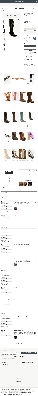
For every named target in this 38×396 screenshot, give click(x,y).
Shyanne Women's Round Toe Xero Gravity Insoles (30, 142)
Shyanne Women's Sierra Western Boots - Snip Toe (7, 125)
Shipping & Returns (28, 59)
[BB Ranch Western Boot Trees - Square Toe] (15, 78)
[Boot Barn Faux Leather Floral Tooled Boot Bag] (15, 136)
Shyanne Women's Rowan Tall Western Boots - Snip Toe (29, 14)
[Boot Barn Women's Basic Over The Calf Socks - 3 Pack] (7, 154)
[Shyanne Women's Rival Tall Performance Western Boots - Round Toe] (15, 117)
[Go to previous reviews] (16, 343)
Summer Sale (9, 15)
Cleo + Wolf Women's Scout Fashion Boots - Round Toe (15, 103)
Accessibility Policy (19, 381)
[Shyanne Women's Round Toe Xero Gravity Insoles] (30, 136)
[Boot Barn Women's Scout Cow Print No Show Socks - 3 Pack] (30, 154)
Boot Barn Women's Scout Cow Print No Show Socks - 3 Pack (30, 161)
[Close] (36, 389)
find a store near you (26, 352)
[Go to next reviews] (21, 343)
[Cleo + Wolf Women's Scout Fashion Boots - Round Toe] (15, 96)
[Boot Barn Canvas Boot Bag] (22, 136)
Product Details (28, 56)
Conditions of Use (23, 392)
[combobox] (19, 190)
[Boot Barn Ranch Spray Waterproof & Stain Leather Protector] (30, 78)
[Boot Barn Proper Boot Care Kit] (7, 79)
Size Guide (35, 30)
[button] (36, 81)
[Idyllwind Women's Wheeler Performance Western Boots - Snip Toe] (7, 97)
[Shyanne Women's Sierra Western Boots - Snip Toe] (7, 117)
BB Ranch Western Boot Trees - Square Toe (15, 85)
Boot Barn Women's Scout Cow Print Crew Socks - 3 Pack (15, 161)
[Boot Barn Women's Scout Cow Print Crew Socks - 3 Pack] (15, 154)
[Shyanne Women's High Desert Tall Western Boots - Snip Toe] (22, 117)
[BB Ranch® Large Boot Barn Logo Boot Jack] (7, 136)
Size (25, 30)
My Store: (27, 34)
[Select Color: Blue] (25, 26)
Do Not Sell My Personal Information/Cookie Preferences (13, 394)
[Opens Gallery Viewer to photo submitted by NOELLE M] (25, 184)
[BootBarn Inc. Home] (19, 8)
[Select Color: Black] (28, 26)
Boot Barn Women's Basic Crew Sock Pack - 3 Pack (22, 161)
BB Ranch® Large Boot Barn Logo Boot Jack (7, 142)
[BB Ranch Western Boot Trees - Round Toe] (22, 78)
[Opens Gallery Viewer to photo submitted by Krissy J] (21, 184)
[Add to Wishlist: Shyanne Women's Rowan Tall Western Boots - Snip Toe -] (19, 19)
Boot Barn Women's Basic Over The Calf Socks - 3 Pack (7, 161)
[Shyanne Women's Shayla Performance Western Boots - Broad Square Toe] (22, 97)
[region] (19, 392)
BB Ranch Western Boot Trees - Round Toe (22, 85)
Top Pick (9, 92)
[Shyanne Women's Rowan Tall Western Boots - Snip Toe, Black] (14, 28)
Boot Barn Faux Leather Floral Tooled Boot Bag (15, 142)
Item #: (29, 21)
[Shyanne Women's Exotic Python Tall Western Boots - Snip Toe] (30, 116)
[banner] (19, 6)
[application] (2, 8)
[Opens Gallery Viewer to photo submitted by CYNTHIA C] (30, 184)
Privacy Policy (19, 378)
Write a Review (9, 173)
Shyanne (25, 21)
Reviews (2, 166)
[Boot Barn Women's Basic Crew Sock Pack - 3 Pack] (22, 154)
